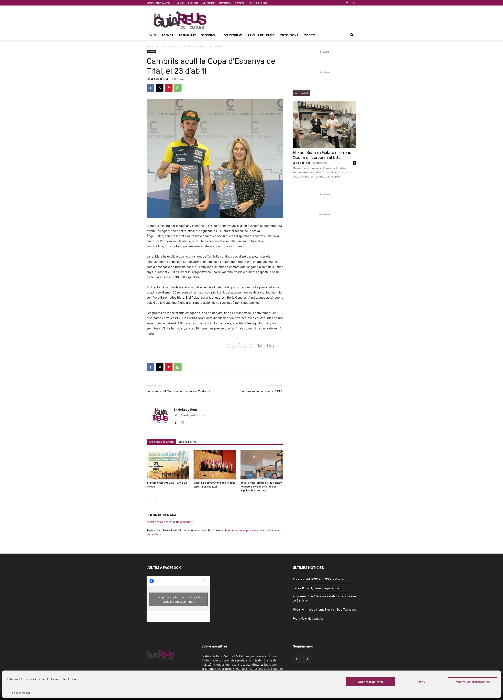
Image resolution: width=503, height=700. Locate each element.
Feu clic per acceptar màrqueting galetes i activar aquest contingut (178, 599)
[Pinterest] (169, 88)
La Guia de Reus (159, 78)
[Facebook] (347, 3)
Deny (421, 682)
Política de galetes (20, 692)
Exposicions (289, 35)
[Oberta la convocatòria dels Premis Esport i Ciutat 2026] (215, 464)
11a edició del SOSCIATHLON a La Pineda (318, 579)
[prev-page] (149, 498)
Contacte (239, 2)
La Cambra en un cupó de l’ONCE (262, 391)
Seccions (208, 35)
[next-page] (155, 498)
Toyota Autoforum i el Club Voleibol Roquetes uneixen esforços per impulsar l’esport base (261, 486)
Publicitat (193, 2)
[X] (353, 3)
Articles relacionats (161, 441)
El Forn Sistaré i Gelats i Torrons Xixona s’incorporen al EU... (322, 155)
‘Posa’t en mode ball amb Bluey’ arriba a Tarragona (324, 609)
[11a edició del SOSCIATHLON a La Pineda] (168, 464)
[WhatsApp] (178, 88)
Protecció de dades (257, 2)
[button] (351, 35)
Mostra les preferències (473, 682)
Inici (152, 35)
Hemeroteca (225, 2)
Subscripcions (209, 2)
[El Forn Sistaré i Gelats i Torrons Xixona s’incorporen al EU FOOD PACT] (324, 124)
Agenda (167, 35)
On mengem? (233, 35)
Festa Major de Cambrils (308, 618)
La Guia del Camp (261, 35)
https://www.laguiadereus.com (189, 415)
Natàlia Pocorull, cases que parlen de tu (317, 588)
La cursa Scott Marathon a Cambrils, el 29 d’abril (178, 391)
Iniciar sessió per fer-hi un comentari (170, 521)
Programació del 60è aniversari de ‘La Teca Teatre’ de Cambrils (324, 598)
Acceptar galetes (370, 682)
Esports (310, 35)
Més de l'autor (187, 441)
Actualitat (187, 35)
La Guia (180, 2)
